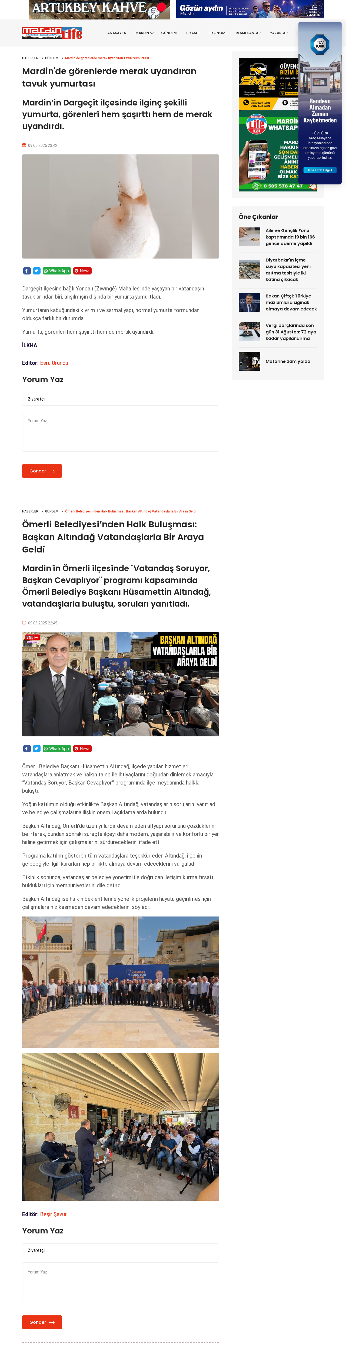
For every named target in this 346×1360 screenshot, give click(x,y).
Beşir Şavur (53, 1214)
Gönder (37, 471)
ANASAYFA (116, 32)
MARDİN (142, 32)
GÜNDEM (169, 32)
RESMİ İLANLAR (248, 32)
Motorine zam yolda (288, 361)
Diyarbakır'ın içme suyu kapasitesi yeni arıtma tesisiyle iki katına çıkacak (288, 270)
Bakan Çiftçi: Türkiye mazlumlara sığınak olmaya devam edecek (291, 302)
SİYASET (193, 32)
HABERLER (30, 58)
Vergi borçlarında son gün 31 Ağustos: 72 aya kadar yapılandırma (291, 332)
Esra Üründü (54, 363)
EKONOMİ (217, 32)
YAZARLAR (279, 32)
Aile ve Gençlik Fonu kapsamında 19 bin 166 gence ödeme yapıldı (290, 237)
